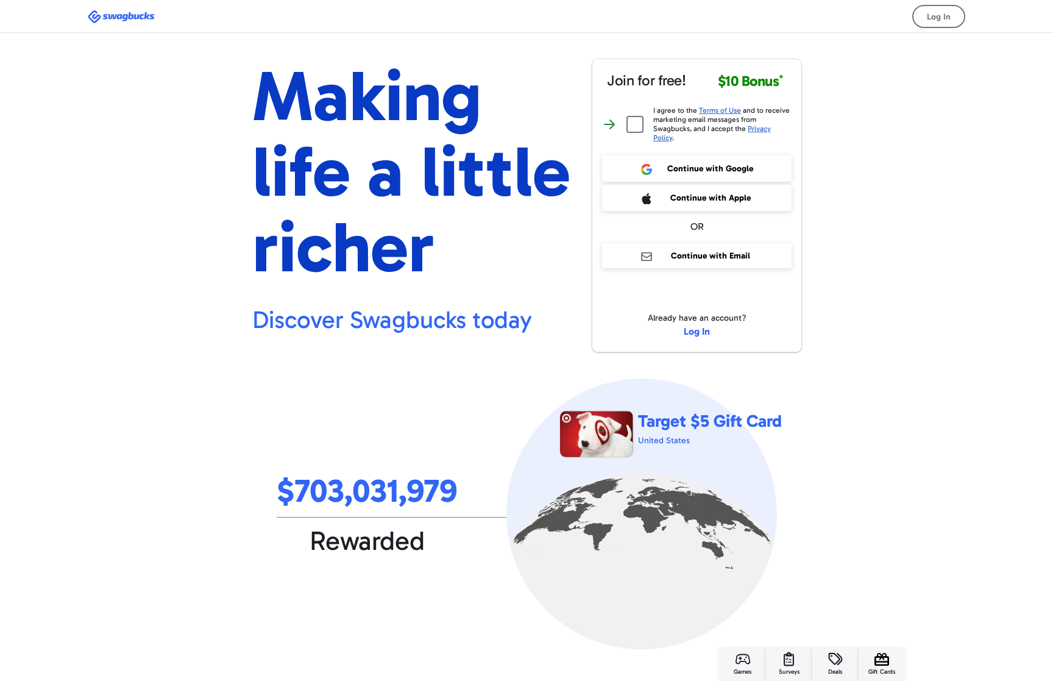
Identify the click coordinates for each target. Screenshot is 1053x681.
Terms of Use (720, 110)
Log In (939, 17)
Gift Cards (881, 672)
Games (742, 672)
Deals (835, 672)
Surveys (789, 672)
